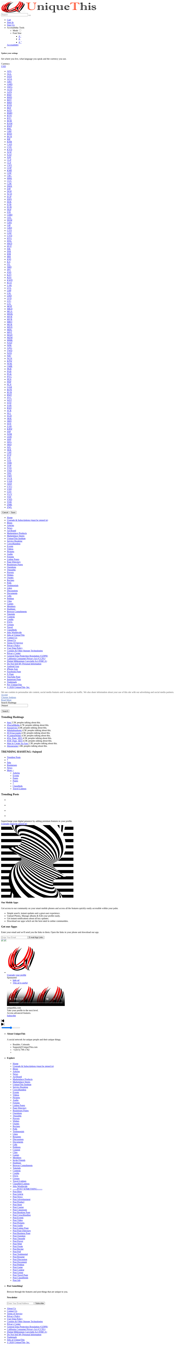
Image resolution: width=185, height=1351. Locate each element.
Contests (17, 1170)
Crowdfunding (19, 1089)
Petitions (17, 1147)
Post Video (18, 1220)
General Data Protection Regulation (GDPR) (27, 1326)
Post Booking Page (21, 1212)
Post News (18, 1197)
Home (15, 1063)
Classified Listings (21, 1183)
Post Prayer (18, 1241)
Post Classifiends (20, 1277)
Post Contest (18, 1270)
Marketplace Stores (21, 1082)
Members (17, 1157)
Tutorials (17, 1168)
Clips (15, 1152)
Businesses (12, 765)
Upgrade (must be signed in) (14, 823)
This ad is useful (20, 983)
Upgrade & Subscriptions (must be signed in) (33, 1066)
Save (13, 512)
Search (5, 711)
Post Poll (17, 1251)
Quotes (16, 1123)
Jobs (9, 762)
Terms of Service (14, 1313)
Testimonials (18, 1131)
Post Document (20, 1262)
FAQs (15, 1176)
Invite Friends (19, 1160)
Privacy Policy (13, 1316)
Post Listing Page (21, 1228)
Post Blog (17, 1191)
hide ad (16, 980)
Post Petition (18, 1264)
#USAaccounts (14, 733)
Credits (16, 1173)
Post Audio (18, 1225)
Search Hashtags (8, 702)
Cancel (5, 512)
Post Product (18, 1202)
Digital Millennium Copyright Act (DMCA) (27, 1332)
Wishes (16, 1121)
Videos (16, 1095)
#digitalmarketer (14, 730)
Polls (15, 1129)
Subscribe (11, 1015)
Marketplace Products (23, 1079)
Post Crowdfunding (22, 1215)
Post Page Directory (22, 1230)
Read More (6, 700)
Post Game (18, 1267)
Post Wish (17, 1244)
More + (10, 770)
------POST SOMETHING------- (27, 1189)
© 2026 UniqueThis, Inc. (18, 1342)
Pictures (16, 1097)
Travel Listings (19, 788)
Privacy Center (14, 1324)
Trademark (12, 1337)
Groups (16, 1178)
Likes (15, 1134)
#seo (9, 722)
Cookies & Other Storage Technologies (25, 1321)
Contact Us (12, 1311)
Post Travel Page (20, 1275)
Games (16, 1155)
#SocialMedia (13, 725)
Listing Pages (19, 1105)
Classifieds (18, 786)
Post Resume (19, 1257)
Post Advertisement (21, 1199)
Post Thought (19, 1238)
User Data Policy (15, 1319)
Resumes (17, 1136)
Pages (15, 778)
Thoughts (17, 1116)
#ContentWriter (14, 735)
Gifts (15, 1144)
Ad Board (17, 1076)
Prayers (16, 1118)
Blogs (15, 1069)
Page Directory (19, 1108)
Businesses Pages (21, 1110)
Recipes (16, 1126)
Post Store (17, 1204)
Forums (16, 1103)
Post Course (18, 1207)
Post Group (18, 1272)
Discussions (18, 1139)
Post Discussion (20, 1259)
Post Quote (18, 1246)
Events (16, 775)
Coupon (16, 1150)
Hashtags (17, 1163)
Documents (18, 1142)
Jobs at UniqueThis (16, 1340)
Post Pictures (18, 1223)
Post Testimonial (20, 1254)
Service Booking (20, 1087)
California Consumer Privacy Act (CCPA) (26, 1329)
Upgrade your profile (16, 975)
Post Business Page (21, 1233)
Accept (4, 695)
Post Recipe (18, 1249)
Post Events (18, 1217)
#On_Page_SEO (15, 738)
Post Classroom (20, 1210)
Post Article (18, 1194)
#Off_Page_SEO (15, 741)
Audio (15, 1100)
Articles (16, 773)
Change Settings (8, 697)
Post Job (16, 1280)
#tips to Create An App (17, 743)
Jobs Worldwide (20, 1186)
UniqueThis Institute (22, 1084)
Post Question (19, 1236)
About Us (11, 1308)
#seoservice (12, 727)
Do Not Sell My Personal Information (24, 1334)
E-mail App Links (36, 937)
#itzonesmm (12, 746)
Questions (17, 1113)
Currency (5, 64)
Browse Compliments (23, 1165)
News (9, 768)
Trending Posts (14, 757)
